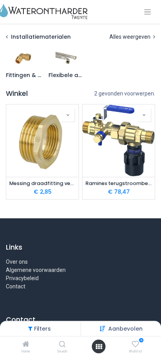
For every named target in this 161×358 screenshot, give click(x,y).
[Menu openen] (99, 346)
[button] (68, 115)
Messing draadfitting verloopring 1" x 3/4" (42, 183)
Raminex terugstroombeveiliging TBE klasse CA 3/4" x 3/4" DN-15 (119, 183)
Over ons (17, 262)
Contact (15, 286)
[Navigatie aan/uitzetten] (147, 12)
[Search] (62, 345)
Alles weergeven (130, 37)
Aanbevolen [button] (125, 329)
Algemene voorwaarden (36, 270)
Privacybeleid (22, 278)
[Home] (25, 345)
